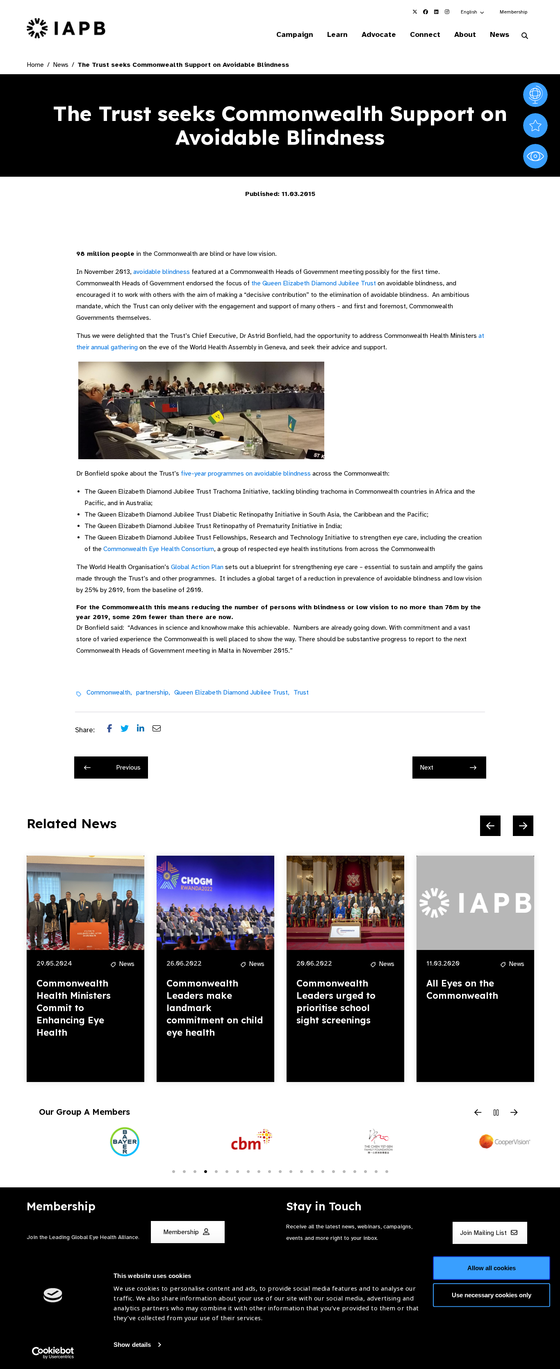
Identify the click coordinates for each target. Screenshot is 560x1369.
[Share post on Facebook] (114, 730)
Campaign (294, 34)
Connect (425, 34)
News (499, 34)
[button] (472, 12)
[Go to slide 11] (280, 1171)
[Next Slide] (523, 825)
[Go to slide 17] (344, 1171)
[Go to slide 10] (269, 1171)
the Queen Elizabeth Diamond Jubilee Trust (313, 283)
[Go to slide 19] (365, 1171)
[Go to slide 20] (376, 1171)
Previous (128, 767)
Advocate (379, 34)
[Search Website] (525, 36)
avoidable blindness (161, 272)
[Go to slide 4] (205, 1171)
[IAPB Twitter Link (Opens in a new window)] (415, 12)
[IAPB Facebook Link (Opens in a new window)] (425, 12)
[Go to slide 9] (259, 1171)
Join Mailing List (484, 1233)
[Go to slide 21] (386, 1171)
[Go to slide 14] (312, 1171)
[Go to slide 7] (237, 1171)
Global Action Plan (197, 567)
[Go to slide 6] (227, 1171)
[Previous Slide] (490, 825)
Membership (513, 12)
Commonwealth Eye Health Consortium (158, 549)
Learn (337, 34)
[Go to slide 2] (184, 1171)
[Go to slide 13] (301, 1171)
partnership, (153, 692)
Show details (132, 1344)
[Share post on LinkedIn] (145, 730)
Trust (301, 692)
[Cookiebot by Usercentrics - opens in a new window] (53, 1353)
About (465, 34)
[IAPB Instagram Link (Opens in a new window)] (447, 12)
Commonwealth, (109, 692)
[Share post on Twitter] (129, 730)
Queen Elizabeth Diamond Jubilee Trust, (231, 692)
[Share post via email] (161, 730)
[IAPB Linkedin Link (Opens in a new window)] (436, 12)
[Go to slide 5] (216, 1171)
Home (35, 65)
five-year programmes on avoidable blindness (245, 473)
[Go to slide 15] (323, 1171)
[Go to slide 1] (173, 1171)
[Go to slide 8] (248, 1171)
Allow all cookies (491, 1267)
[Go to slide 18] (355, 1171)
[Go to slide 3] (195, 1171)
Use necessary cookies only (491, 1294)
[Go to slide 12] (291, 1171)
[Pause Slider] (496, 1113)
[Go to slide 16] (333, 1171)
